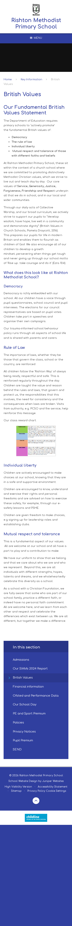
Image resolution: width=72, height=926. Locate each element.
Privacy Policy (36, 791)
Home (8, 79)
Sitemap (16, 791)
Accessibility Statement (52, 786)
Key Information (31, 79)
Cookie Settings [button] (56, 791)
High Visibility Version (18, 786)
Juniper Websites (53, 781)
